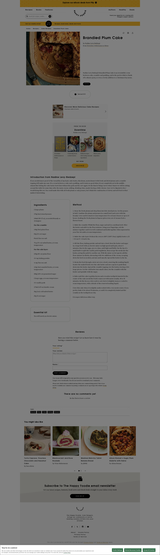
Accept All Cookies (149, 550)
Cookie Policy (66, 552)
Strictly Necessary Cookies (133, 550)
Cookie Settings (117, 550)
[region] (80, 550)
